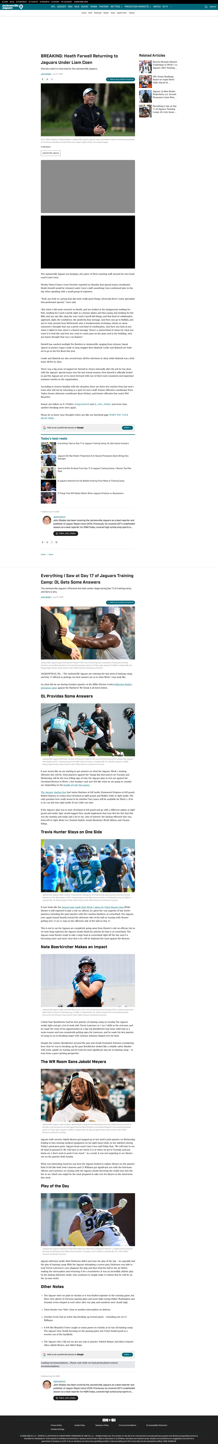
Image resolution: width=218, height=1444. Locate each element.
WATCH (157, 7)
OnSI (90, 13)
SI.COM (5, 2)
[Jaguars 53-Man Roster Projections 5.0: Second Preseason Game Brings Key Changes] (158, 96)
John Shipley (46, 74)
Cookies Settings (57, 1429)
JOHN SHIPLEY (59, 517)
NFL (53, 7)
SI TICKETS (33, 2)
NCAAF (84, 7)
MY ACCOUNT (66, 2)
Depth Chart (122, 13)
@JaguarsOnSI (82, 404)
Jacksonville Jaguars (50, 153)
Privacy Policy (56, 1425)
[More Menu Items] (171, 6)
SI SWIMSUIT (21, 2)
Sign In (213, 7)
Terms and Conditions (127, 1425)
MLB (76, 7)
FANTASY (104, 7)
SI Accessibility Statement (156, 1425)
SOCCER (61, 7)
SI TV (165, 7)
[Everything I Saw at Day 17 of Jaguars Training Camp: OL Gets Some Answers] (158, 111)
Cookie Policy (79, 1425)
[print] (56, 542)
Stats (113, 13)
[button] (117, 7)
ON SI (12, 2)
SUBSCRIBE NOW (81, 2)
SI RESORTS (45, 2)
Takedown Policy (102, 1425)
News (51, 555)
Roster (106, 13)
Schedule (98, 13)
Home (84, 13)
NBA (70, 7)
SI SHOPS (55, 2)
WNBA (93, 7)
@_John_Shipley (102, 404)
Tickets (132, 13)
